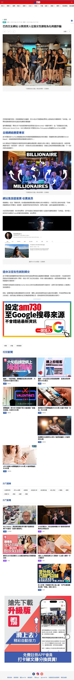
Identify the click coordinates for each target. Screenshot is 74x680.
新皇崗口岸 (34, 490)
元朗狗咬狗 (7, 490)
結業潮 (26, 490)
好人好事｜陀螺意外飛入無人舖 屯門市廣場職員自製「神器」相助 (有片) (54, 586)
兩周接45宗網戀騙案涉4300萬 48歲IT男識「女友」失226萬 (54, 409)
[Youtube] (41, 674)
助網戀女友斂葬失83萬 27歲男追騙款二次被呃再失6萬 (54, 438)
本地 (5, 383)
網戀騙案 (19, 345)
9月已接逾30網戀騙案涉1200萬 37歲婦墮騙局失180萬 (19, 467)
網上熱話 (53, 490)
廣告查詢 (9, 677)
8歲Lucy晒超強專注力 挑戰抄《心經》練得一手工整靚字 (54, 557)
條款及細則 (64, 677)
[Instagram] (37, 674)
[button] (2, 2)
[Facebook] (33, 674)
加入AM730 (44, 677)
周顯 (26, 494)
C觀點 (60, 490)
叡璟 (67, 490)
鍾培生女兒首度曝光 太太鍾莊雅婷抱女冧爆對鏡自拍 (19, 557)
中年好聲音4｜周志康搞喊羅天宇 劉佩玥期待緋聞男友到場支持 (54, 528)
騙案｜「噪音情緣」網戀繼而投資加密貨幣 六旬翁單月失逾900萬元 (19, 380)
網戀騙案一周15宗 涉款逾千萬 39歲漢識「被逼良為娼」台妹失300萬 (19, 409)
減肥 (20, 494)
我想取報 (16, 677)
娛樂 (39, 531)
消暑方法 (7, 494)
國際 (4, 22)
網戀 (6, 345)
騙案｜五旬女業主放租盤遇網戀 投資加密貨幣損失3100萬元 (54, 380)
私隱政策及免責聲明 (54, 677)
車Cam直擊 (17, 490)
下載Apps (36, 677)
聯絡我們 (30, 677)
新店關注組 (44, 490)
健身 (14, 494)
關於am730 (23, 677)
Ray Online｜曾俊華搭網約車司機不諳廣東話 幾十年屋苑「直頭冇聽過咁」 (19, 528)
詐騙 (12, 345)
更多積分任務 (46, 668)
